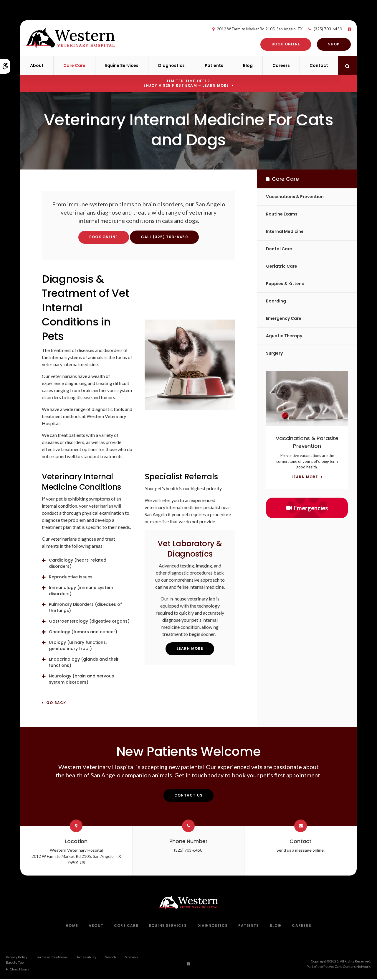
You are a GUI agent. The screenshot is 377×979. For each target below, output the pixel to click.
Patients (214, 65)
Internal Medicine (285, 231)
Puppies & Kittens (285, 284)
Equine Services (121, 65)
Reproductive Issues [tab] (70, 577)
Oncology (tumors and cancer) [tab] (83, 632)
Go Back (56, 703)
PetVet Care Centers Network (346, 966)
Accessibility (86, 957)
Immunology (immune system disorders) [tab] (81, 591)
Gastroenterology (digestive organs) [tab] (89, 621)
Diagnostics (171, 65)
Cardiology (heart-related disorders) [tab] (77, 563)
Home (72, 925)
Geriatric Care (281, 266)
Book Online (286, 44)
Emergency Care (283, 318)
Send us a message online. (301, 850)
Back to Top (15, 962)
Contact (319, 65)
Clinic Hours (19, 969)
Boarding (276, 301)
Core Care (74, 65)
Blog (248, 65)
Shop (334, 44)
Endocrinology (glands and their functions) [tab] (84, 662)
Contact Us (188, 795)
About (37, 65)
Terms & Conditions (52, 957)
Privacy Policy (16, 957)
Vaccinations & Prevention (295, 197)
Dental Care (279, 249)
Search (110, 957)
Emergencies (311, 507)
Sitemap (131, 957)
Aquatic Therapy (284, 336)
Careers (281, 65)
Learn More (190, 648)
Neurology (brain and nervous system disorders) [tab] (81, 679)
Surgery (274, 353)
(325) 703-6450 (328, 29)
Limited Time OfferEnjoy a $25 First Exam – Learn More (186, 83)
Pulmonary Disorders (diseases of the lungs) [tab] (85, 607)
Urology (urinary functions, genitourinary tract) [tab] (78, 645)
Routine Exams (281, 214)
